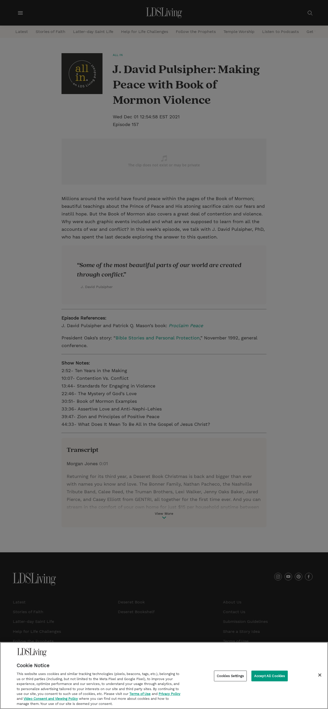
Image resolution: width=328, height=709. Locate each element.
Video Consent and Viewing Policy (51, 699)
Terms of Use (140, 694)
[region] (164, 675)
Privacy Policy (169, 694)
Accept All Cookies (269, 676)
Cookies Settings (230, 676)
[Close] (319, 675)
